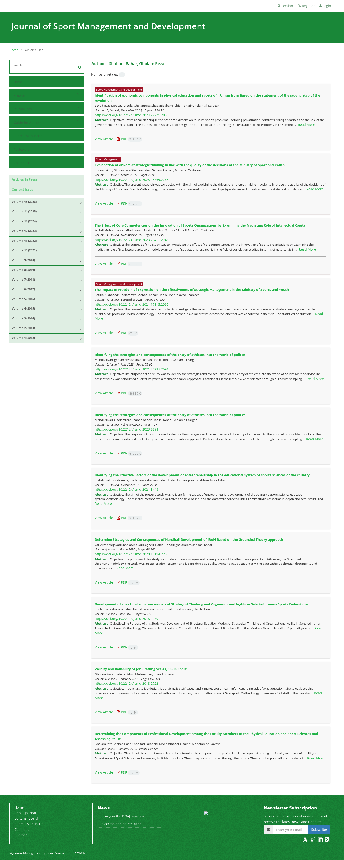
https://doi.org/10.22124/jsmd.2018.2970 (126, 618)
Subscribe (319, 829)
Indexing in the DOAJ (114, 816)
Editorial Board (26, 818)
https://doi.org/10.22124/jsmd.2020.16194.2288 (131, 554)
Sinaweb (78, 853)
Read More (306, 124)
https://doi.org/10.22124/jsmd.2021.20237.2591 (131, 369)
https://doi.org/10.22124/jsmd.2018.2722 (126, 683)
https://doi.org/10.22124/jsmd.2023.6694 (126, 429)
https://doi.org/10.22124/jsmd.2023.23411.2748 (131, 240)
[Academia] (306, 840)
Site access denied (112, 824)
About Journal (25, 813)
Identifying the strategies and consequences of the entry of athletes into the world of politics (170, 354)
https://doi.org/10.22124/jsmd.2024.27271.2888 (131, 115)
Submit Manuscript (29, 136)
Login (326, 6)
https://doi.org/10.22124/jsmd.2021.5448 (126, 489)
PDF (130, 139)
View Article (104, 139)
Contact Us (22, 163)
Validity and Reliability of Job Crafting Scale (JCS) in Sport (141, 669)
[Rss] (327, 840)
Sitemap (21, 835)
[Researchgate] (313, 840)
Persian (286, 6)
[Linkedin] (320, 840)
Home (13, 50)
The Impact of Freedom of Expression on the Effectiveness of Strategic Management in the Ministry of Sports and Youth (192, 289)
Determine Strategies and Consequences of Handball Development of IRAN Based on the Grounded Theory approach (189, 539)
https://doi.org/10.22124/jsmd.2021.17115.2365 (131, 304)
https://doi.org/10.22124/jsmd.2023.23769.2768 (131, 179)
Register (308, 6)
